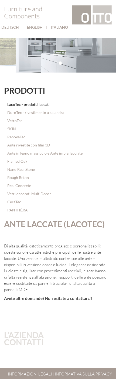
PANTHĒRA (17, 210)
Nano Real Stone (20, 169)
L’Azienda (24, 335)
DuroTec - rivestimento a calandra (35, 112)
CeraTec (13, 202)
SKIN (11, 128)
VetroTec (14, 120)
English (35, 27)
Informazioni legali (30, 374)
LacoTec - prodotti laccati (28, 104)
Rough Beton (17, 177)
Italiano (59, 27)
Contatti (24, 342)
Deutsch (10, 27)
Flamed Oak (16, 161)
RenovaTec (15, 137)
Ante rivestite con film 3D (28, 145)
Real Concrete (18, 185)
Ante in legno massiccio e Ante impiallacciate (44, 153)
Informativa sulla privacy (83, 374)
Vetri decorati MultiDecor (28, 193)
